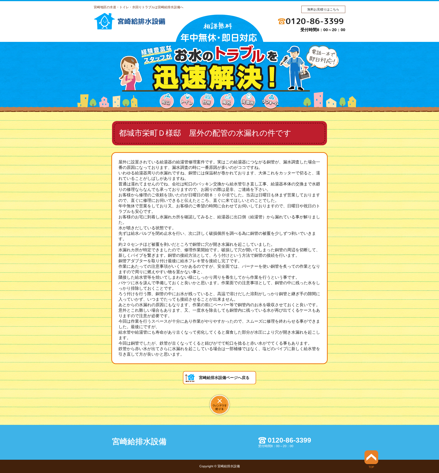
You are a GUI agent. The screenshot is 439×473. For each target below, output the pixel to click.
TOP (371, 466)
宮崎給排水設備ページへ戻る (224, 378)
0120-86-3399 (315, 21)
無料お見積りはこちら (323, 9)
